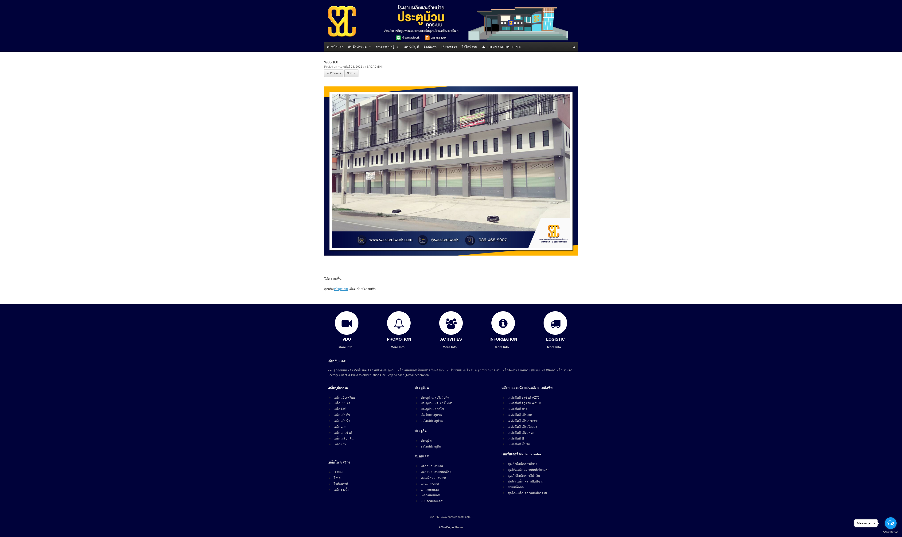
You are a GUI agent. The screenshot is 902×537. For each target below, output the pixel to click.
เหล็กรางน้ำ (341, 489)
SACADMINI (374, 66)
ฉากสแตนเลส (430, 489)
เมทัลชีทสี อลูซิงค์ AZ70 (523, 397)
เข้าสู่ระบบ (341, 289)
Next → (351, 73)
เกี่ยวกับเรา (449, 47)
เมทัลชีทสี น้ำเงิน (519, 444)
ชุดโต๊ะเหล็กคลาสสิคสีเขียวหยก (528, 470)
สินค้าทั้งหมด (357, 47)
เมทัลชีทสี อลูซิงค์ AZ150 (524, 403)
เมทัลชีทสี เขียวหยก (521, 432)
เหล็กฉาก (340, 426)
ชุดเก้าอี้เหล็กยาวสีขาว (522, 464)
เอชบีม (338, 472)
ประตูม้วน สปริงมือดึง (435, 397)
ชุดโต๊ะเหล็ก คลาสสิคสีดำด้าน (527, 493)
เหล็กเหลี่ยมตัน (344, 438)
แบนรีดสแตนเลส (432, 501)
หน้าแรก (337, 47)
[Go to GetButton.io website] (890, 532)
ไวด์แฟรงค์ (341, 484)
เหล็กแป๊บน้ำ (342, 421)
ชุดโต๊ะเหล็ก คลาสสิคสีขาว (525, 481)
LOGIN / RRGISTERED (504, 47)
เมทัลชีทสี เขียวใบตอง (522, 426)
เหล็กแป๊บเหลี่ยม (344, 397)
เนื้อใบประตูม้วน (431, 415)
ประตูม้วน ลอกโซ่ (432, 409)
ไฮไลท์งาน (469, 47)
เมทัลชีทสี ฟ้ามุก (518, 438)
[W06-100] (451, 254)
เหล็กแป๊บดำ (342, 415)
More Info (345, 347)
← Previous (334, 73)
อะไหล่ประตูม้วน (432, 421)
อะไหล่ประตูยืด (431, 446)
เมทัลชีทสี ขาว (517, 409)
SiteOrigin (447, 527)
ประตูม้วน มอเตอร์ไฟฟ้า (436, 403)
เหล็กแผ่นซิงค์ (343, 432)
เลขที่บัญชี (411, 47)
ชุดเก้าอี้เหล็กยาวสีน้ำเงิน (524, 476)
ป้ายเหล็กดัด (516, 487)
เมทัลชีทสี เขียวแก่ (520, 415)
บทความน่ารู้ (385, 47)
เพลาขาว (340, 444)
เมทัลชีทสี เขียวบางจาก (523, 421)
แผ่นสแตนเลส (430, 484)
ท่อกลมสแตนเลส (432, 466)
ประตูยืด (426, 440)
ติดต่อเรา (430, 47)
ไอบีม (337, 478)
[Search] (574, 47)
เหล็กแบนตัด (342, 403)
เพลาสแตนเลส (430, 495)
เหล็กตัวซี (340, 409)
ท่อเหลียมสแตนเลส (433, 478)
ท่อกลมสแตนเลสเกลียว (436, 472)
